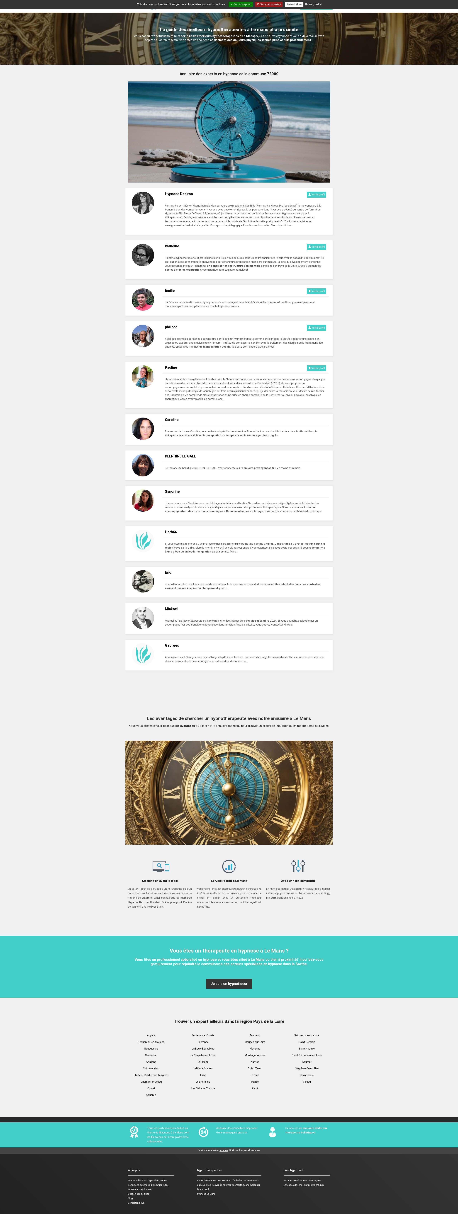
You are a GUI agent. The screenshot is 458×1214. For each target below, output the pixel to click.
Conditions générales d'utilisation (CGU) (148, 1185)
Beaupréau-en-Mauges (151, 1042)
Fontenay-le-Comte (203, 1035)
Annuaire (132, 1180)
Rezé (255, 1088)
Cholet (151, 1088)
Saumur (306, 1061)
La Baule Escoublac (203, 1048)
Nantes (255, 1061)
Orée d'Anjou (255, 1068)
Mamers (255, 1035)
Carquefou (151, 1055)
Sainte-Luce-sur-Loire (306, 1035)
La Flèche (203, 1061)
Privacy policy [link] (313, 4)
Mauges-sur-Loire (255, 1042)
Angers (151, 1035)
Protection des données (140, 1189)
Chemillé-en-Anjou (151, 1081)
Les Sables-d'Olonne (203, 1088)
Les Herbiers (203, 1081)
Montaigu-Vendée (255, 1055)
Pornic (255, 1081)
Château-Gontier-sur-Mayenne (151, 1075)
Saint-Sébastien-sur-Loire (307, 1055)
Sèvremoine (307, 1075)
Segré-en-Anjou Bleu (307, 1068)
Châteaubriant (151, 1068)
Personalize (294, 4)
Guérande (203, 1042)
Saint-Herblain (307, 1042)
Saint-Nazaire (307, 1048)
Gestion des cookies (138, 1194)
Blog (130, 1198)
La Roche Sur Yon (203, 1068)
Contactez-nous (136, 1202)
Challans (151, 1061)
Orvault (255, 1075)
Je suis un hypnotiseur (229, 984)
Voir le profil (318, 194)
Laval (203, 1075)
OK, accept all (242, 4)
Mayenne (255, 1048)
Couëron (151, 1095)
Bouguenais (151, 1048)
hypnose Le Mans (206, 1194)
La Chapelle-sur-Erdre (203, 1055)
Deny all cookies (270, 4)
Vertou (307, 1081)
